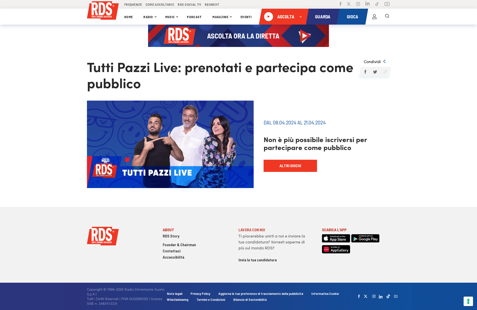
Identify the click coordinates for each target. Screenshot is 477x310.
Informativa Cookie (325, 293)
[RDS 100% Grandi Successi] (103, 11)
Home (128, 17)
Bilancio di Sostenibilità (250, 299)
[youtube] (396, 296)
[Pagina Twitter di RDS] (349, 4)
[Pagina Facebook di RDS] (340, 4)
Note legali (175, 293)
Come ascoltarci (160, 4)
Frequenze (133, 4)
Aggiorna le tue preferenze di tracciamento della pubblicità (260, 293)
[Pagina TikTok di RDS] (377, 4)
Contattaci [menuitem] (172, 250)
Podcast (194, 17)
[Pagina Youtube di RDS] (387, 4)
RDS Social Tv (189, 4)
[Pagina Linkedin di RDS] (367, 4)
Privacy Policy (200, 293)
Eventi (246, 17)
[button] (365, 72)
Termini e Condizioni (211, 299)
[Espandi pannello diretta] (301, 17)
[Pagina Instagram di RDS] (358, 4)
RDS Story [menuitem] (171, 235)
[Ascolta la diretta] (268, 16)
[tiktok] (388, 296)
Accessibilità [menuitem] (173, 257)
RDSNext (212, 4)
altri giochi (290, 165)
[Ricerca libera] (387, 17)
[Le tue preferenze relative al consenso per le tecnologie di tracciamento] (468, 301)
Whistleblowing (177, 299)
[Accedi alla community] (374, 17)
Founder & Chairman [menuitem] (179, 244)
